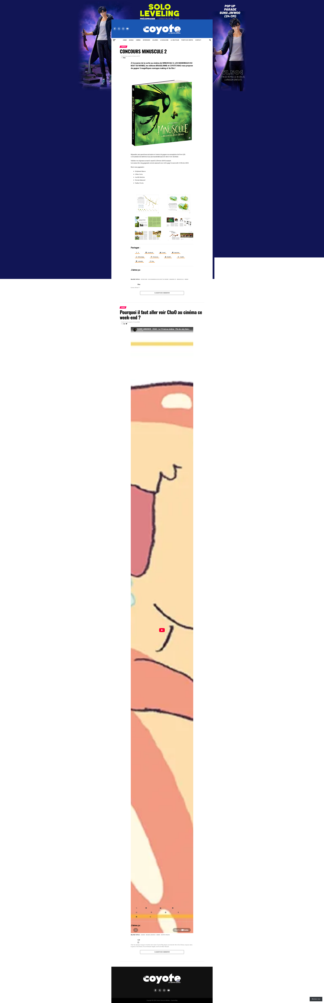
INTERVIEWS (146, 40)
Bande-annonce (151, 934)
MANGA (131, 40)
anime (143, 934)
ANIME (125, 40)
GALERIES (155, 40)
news (186, 279)
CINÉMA (138, 40)
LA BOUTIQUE (175, 40)
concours (144, 279)
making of (173, 279)
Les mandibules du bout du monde (158, 279)
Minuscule (180, 279)
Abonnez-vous (316, 999)
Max (124, 57)
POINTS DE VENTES (187, 40)
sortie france (166, 934)
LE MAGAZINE (164, 40)
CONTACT (198, 40)
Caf (124, 324)
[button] (147, 203)
